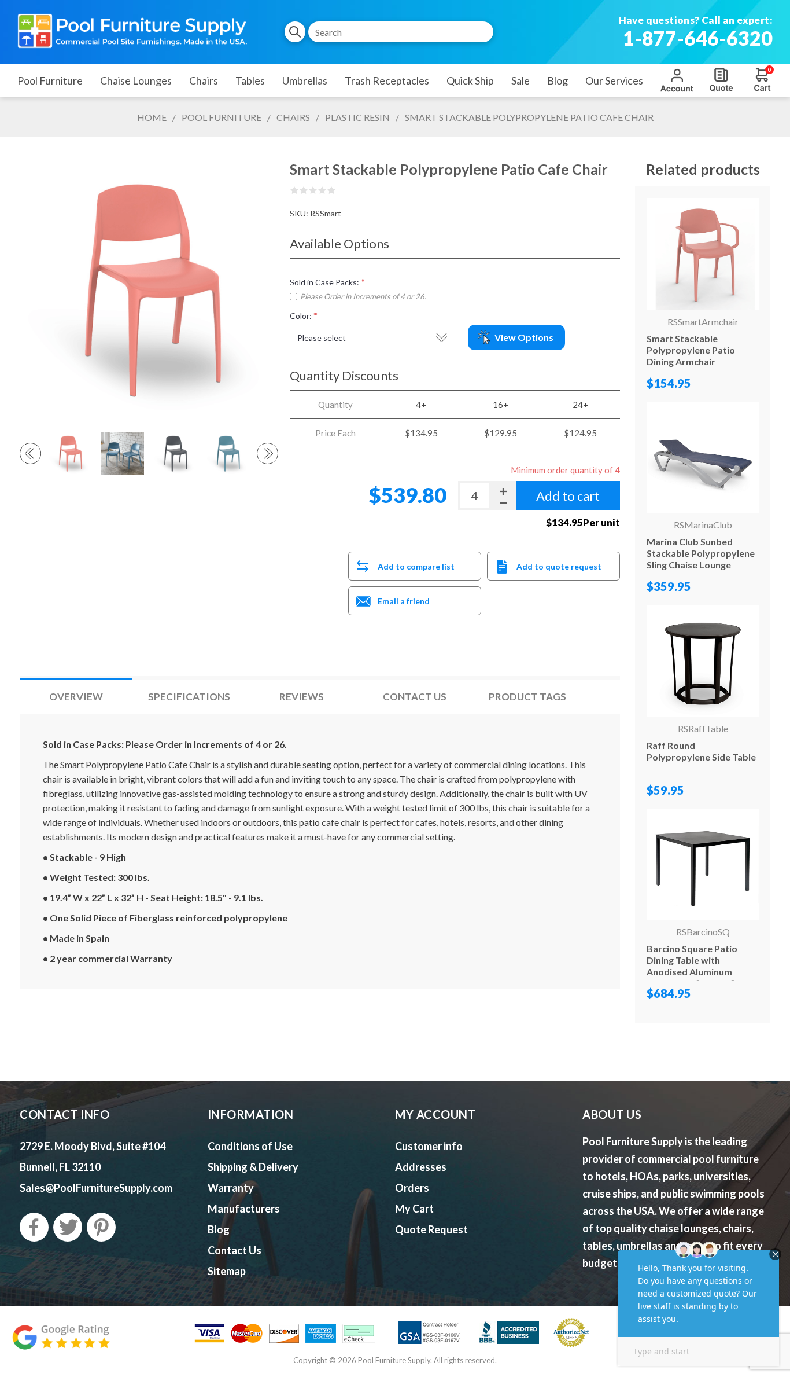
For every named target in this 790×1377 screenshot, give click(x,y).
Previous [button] (30, 453)
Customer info (429, 1146)
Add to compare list (416, 566)
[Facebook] (34, 1227)
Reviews (301, 697)
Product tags (527, 697)
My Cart (414, 1208)
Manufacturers (244, 1208)
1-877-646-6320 (698, 38)
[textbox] (400, 31)
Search (295, 31)
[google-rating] (61, 1343)
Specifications (189, 697)
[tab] (76, 697)
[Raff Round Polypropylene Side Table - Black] (703, 661)
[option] (69, 453)
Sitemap (227, 1271)
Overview (76, 697)
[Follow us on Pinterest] (101, 1227)
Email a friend (404, 601)
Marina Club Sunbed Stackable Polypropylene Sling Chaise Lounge (701, 553)
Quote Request (721, 79)
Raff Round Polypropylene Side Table (701, 751)
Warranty (231, 1187)
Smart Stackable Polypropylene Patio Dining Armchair (691, 350)
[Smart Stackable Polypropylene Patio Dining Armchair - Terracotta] (703, 254)
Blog (219, 1229)
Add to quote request (558, 566)
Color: (301, 316)
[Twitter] (67, 1227)
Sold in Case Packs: (324, 282)
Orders (412, 1187)
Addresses (420, 1167)
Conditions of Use (250, 1146)
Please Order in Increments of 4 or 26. (363, 296)
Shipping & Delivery (253, 1167)
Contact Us (414, 697)
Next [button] (267, 453)
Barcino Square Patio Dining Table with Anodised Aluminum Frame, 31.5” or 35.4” (692, 966)
